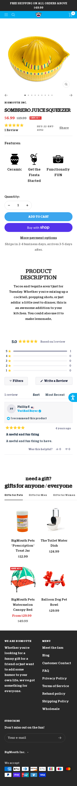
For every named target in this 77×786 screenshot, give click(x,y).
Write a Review (58, 382)
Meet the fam (52, 647)
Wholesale (51, 708)
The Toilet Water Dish (54, 543)
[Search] (13, 14)
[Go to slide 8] (48, 95)
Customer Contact (56, 663)
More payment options (38, 237)
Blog (46, 655)
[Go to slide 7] (45, 95)
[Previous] (6, 95)
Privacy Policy (54, 678)
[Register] (59, 738)
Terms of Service (55, 686)
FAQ (45, 670)
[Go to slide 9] (52, 95)
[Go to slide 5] (38, 95)
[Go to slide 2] (28, 95)
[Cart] (71, 15)
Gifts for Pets (13, 495)
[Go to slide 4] (35, 95)
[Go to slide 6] (41, 95)
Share (64, 127)
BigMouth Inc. (15, 103)
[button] (20, 128)
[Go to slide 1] (25, 95)
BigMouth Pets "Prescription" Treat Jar (23, 545)
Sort (36, 394)
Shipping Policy (55, 701)
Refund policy (53, 693)
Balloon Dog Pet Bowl (54, 602)
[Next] (71, 95)
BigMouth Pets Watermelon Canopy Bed (23, 604)
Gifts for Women (64, 495)
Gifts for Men (38, 495)
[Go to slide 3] (31, 95)
